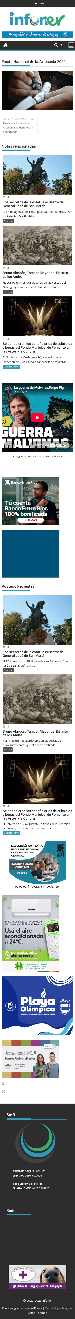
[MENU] (71, 45)
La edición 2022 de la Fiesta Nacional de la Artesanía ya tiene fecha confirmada (18, 125)
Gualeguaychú (11, 366)
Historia (8, 291)
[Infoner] (5, 45)
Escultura (8, 221)
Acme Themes (37, 1313)
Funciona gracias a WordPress (22, 1308)
